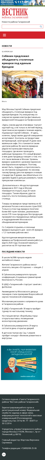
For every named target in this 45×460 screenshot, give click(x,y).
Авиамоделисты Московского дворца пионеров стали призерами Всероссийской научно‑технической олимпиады (22, 294)
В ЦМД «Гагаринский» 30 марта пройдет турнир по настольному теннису (21, 310)
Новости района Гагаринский (16, 22)
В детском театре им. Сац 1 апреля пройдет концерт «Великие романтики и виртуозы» (21, 335)
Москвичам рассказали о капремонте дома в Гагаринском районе (22, 302)
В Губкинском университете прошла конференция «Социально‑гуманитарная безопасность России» (21, 277)
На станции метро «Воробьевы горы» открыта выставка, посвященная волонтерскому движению (20, 318)
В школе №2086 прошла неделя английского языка (17, 258)
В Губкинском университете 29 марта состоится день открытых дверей (20, 327)
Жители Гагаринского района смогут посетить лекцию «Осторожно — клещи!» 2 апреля (22, 267)
